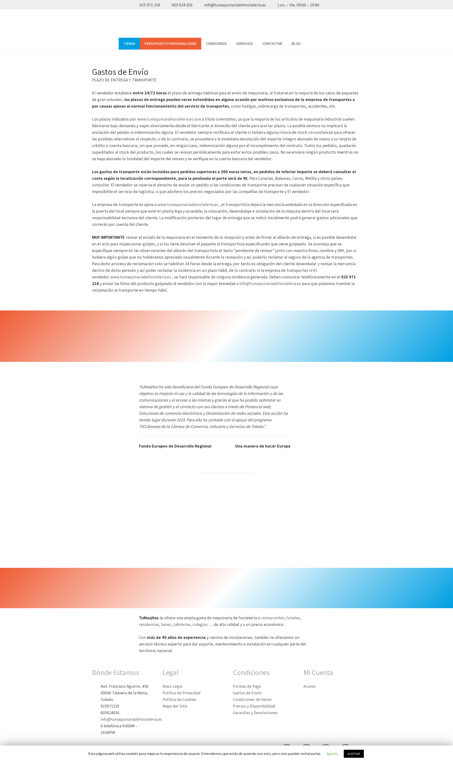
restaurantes (272, 617)
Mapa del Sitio (175, 706)
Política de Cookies (180, 699)
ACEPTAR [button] (354, 754)
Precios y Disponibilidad (254, 706)
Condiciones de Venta (252, 699)
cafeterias (181, 624)
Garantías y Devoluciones (255, 712)
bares (166, 624)
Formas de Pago (247, 686)
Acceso (309, 686)
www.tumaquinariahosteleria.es (165, 119)
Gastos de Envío (247, 692)
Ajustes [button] (332, 753)
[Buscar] (310, 44)
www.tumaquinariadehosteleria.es (187, 204)
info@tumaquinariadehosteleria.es (270, 283)
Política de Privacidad (182, 692)
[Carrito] (329, 44)
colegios (201, 624)
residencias (149, 624)
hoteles (293, 617)
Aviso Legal (172, 686)
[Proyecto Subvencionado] (226, 523)
